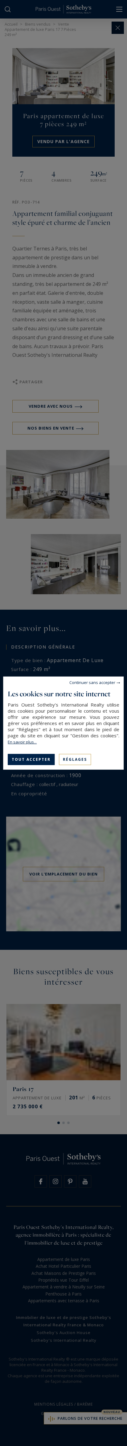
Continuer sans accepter (92, 682)
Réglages (75, 759)
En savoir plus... (22, 741)
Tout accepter (31, 759)
